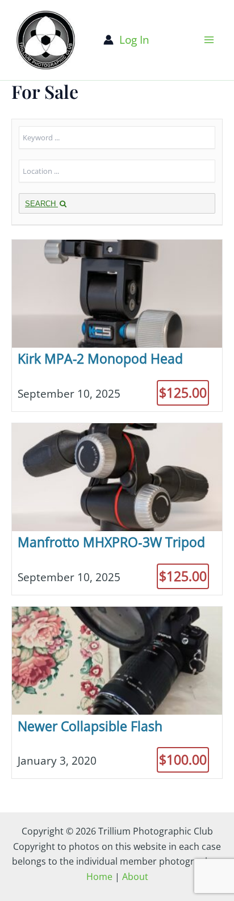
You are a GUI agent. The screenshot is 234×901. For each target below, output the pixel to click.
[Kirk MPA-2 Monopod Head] (117, 325)
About (135, 876)
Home (99, 876)
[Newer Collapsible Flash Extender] (117, 692)
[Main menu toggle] (209, 40)
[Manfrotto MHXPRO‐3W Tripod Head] (117, 509)
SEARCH (41, 203)
